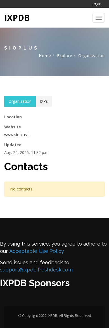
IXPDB (17, 17)
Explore (64, 55)
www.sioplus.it (17, 134)
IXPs (44, 101)
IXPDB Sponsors (35, 283)
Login (96, 3)
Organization (91, 55)
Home (45, 55)
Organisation (20, 101)
